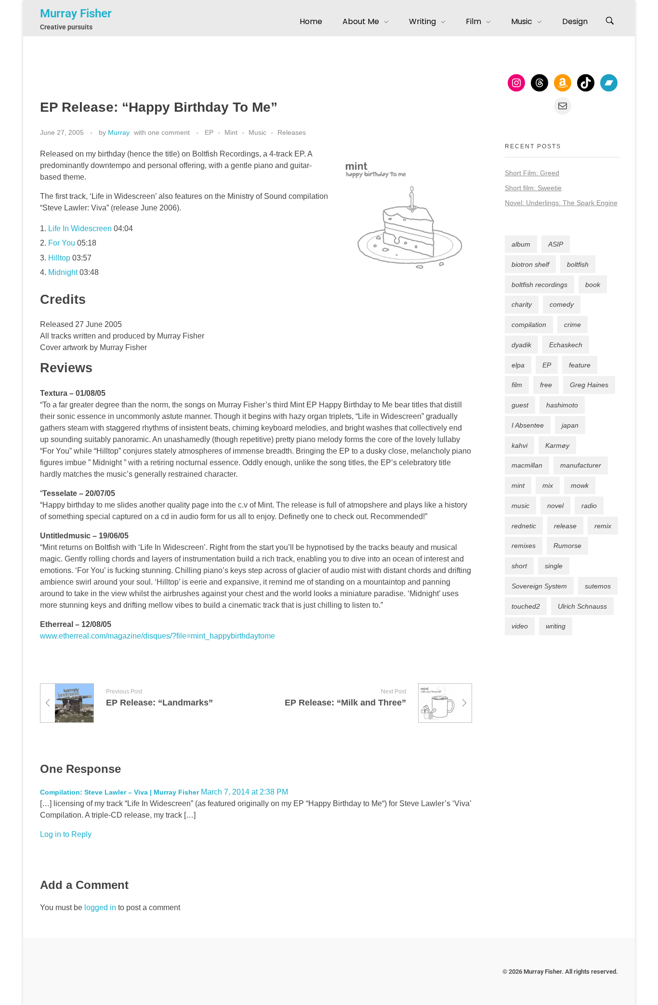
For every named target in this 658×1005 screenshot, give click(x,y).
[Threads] (539, 82)
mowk (580, 485)
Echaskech (565, 345)
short (519, 566)
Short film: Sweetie (533, 188)
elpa (518, 365)
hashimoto (562, 405)
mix (547, 485)
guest (520, 405)
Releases (291, 132)
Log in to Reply (66, 834)
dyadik (521, 345)
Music (257, 132)
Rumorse (567, 545)
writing (556, 626)
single (554, 566)
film (517, 385)
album (521, 244)
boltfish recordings (539, 284)
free (546, 385)
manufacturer (580, 465)
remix (602, 526)
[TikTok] (585, 82)
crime (572, 324)
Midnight (63, 272)
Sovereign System (539, 586)
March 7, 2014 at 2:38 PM (244, 792)
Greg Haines (589, 385)
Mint (230, 132)
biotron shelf (530, 264)
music (520, 505)
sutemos (598, 586)
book (592, 284)
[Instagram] (516, 82)
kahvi (519, 445)
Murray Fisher (76, 13)
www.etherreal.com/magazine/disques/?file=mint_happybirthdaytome (157, 636)
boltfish (578, 264)
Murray (119, 132)
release (565, 526)
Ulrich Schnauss (582, 606)
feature (580, 365)
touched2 (526, 606)
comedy (562, 304)
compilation (529, 324)
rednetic (524, 526)
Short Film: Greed (532, 173)
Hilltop (59, 258)
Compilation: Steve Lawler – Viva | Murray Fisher (119, 792)
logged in (101, 907)
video (520, 626)
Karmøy (557, 445)
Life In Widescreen (80, 228)
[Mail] (562, 106)
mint (518, 485)
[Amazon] (562, 82)
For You (61, 243)
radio (589, 505)
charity (522, 304)
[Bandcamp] (609, 82)
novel (555, 505)
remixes (524, 545)
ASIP (555, 244)
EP (209, 132)
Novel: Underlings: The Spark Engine (561, 203)
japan (570, 425)
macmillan (527, 465)
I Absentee (528, 425)
